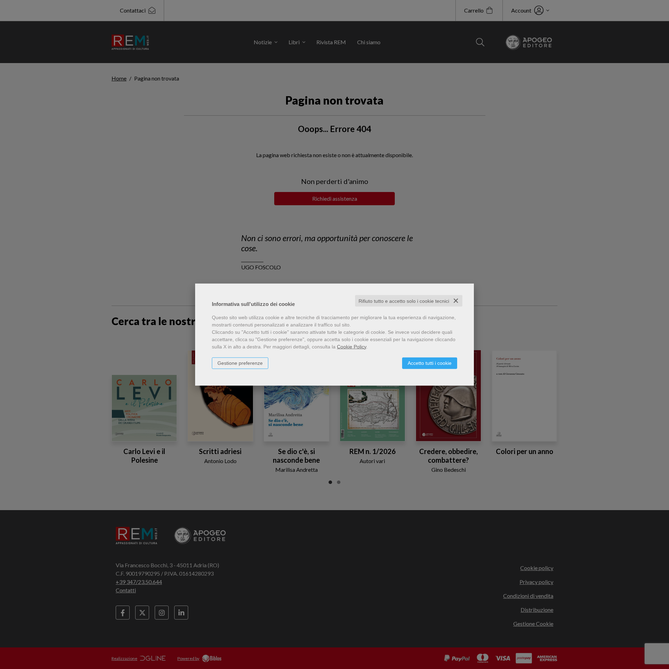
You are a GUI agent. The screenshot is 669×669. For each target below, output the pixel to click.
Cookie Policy (351, 346)
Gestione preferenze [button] (240, 363)
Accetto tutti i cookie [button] (430, 363)
